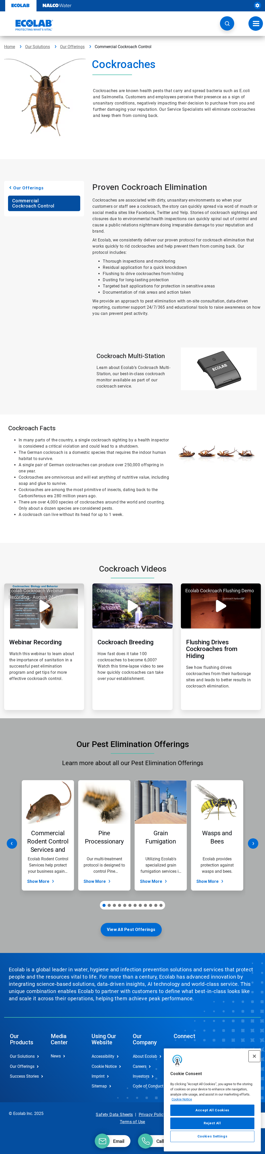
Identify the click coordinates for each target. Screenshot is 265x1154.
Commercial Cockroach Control (33, 203)
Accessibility (103, 1056)
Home (9, 46)
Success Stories (24, 1076)
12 (161, 905)
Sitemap (99, 1086)
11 (155, 905)
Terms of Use (132, 1121)
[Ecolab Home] (28, 25)
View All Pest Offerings (131, 929)
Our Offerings (72, 46)
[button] (227, 23)
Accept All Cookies (212, 1110)
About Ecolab (145, 1056)
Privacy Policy (152, 1114)
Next (253, 843)
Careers (139, 1066)
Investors (141, 1076)
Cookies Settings (212, 1136)
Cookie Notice (182, 1099)
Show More (38, 881)
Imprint (98, 1076)
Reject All (212, 1123)
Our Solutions (37, 46)
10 (150, 905)
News (56, 1056)
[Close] (254, 1056)
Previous (12, 843)
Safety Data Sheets (114, 1114)
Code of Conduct (148, 1086)
